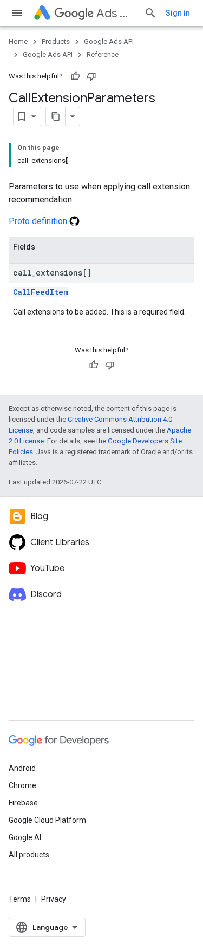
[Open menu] (17, 13)
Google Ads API (109, 41)
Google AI (25, 837)
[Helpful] (75, 76)
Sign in (178, 13)
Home (18, 41)
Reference (103, 54)
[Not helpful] (91, 76)
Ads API (115, 13)
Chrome (22, 785)
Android (22, 768)
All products (29, 854)
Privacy (53, 899)
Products (56, 41)
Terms (20, 899)
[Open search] (150, 12)
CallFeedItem (40, 292)
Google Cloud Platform (47, 820)
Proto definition (39, 221)
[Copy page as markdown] (56, 116)
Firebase (23, 802)
